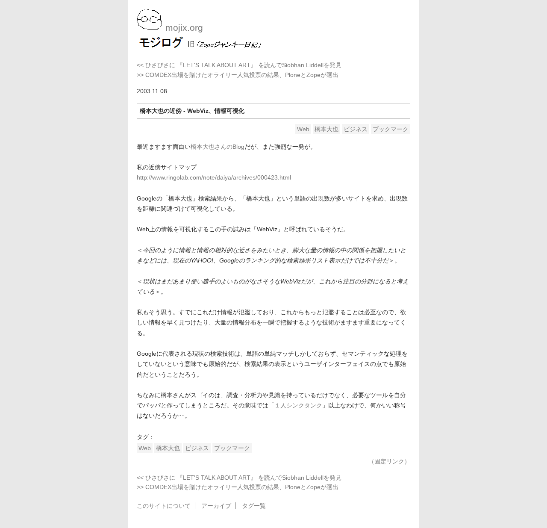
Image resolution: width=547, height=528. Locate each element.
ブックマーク (391, 129)
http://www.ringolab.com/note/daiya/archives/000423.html (214, 177)
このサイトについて (164, 505)
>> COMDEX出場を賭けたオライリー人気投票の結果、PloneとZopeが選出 (237, 74)
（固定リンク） (389, 461)
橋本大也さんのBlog (217, 146)
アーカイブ (216, 505)
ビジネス (356, 129)
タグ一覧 (254, 505)
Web (303, 129)
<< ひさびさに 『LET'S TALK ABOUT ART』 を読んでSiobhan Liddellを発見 (239, 65)
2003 (143, 91)
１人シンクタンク (298, 405)
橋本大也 (326, 129)
